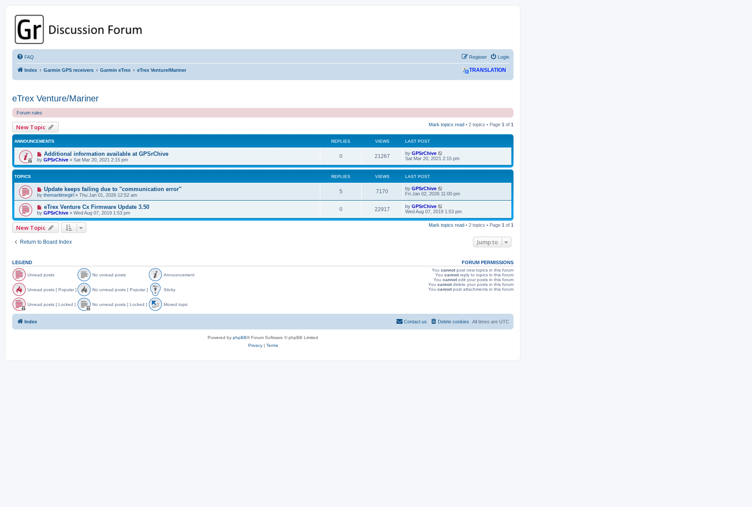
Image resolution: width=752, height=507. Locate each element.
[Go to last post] (440, 153)
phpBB (240, 337)
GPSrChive (56, 159)
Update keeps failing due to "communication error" (112, 189)
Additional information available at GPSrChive (106, 154)
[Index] (262, 29)
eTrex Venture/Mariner (55, 98)
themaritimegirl (59, 195)
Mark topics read (446, 124)
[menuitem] (25, 57)
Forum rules (29, 112)
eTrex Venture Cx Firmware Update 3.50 (96, 207)
